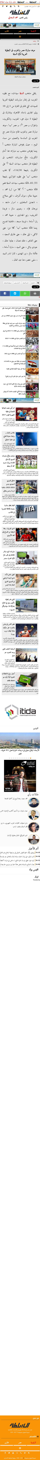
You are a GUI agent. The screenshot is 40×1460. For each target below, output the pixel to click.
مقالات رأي (33, 794)
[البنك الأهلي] (20, 276)
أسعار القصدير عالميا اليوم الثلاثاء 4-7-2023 (15, 338)
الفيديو (35, 728)
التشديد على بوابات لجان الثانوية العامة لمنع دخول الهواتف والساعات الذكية (14, 385)
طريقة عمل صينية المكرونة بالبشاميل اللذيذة (16, 369)
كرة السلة (25, 283)
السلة (22, 93)
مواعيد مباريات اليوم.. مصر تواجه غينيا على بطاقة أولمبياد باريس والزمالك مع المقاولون (14, 324)
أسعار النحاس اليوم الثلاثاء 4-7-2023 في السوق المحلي (14, 332)
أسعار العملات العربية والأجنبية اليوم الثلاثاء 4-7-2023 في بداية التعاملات (13, 347)
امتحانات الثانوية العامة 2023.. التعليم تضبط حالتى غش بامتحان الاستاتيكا (13, 309)
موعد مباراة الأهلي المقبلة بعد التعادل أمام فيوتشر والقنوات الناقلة (14, 392)
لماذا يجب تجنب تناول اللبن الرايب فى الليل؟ (15, 376)
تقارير (7, 31)
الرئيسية (33, 31)
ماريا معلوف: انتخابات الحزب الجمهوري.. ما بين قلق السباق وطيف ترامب (14, 825)
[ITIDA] (20, 712)
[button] (30, 758)
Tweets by (36, 880)
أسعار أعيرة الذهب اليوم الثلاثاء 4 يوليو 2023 (14, 354)
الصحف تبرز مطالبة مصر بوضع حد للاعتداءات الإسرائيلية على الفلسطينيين (14, 362)
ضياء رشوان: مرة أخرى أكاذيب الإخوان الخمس (13, 810)
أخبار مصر (17, 283)
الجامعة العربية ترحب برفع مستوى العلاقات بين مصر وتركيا (13, 317)
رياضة (34, 41)
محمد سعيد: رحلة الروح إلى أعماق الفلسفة (16, 798)
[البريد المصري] (20, 776)
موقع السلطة (7, 283)
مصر (20, 31)
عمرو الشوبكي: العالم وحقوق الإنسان (17, 835)
